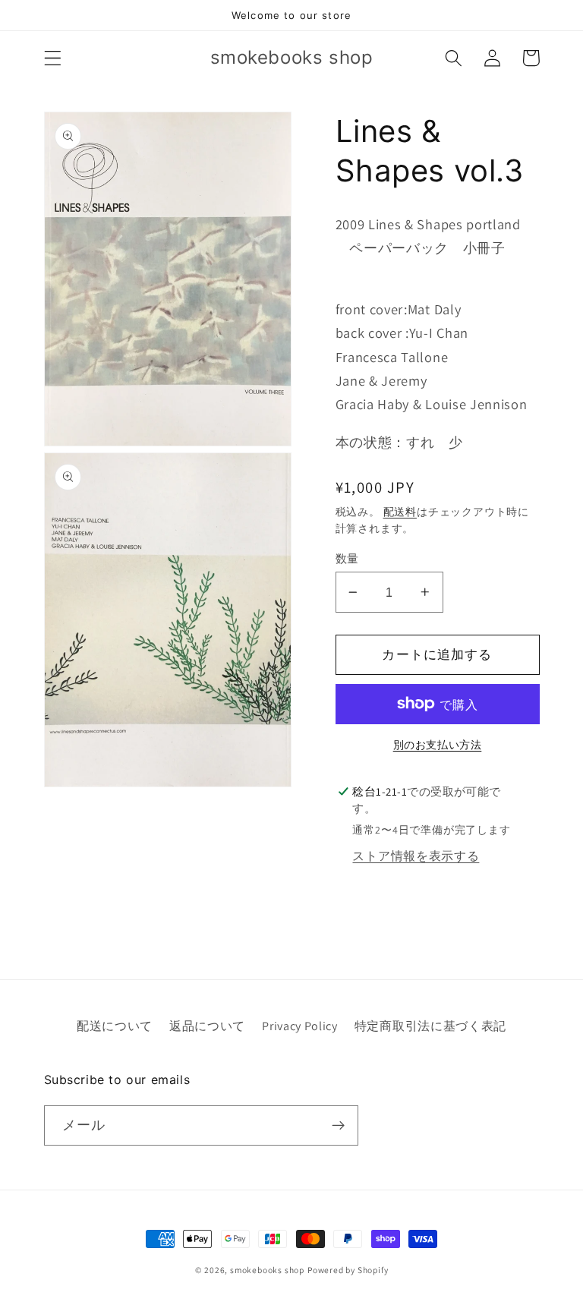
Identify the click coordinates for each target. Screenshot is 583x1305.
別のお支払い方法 (437, 745)
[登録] (338, 1125)
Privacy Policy (300, 1026)
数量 (347, 558)
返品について (207, 1026)
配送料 (400, 512)
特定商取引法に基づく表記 (430, 1026)
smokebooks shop (267, 1269)
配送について (115, 1026)
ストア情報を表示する (415, 856)
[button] (52, 58)
